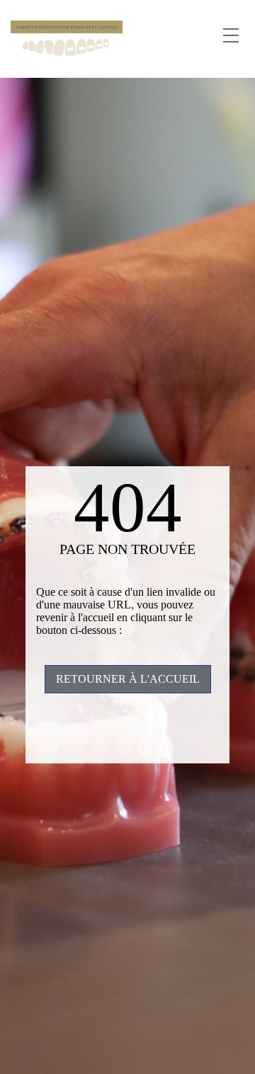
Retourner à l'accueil (128, 679)
